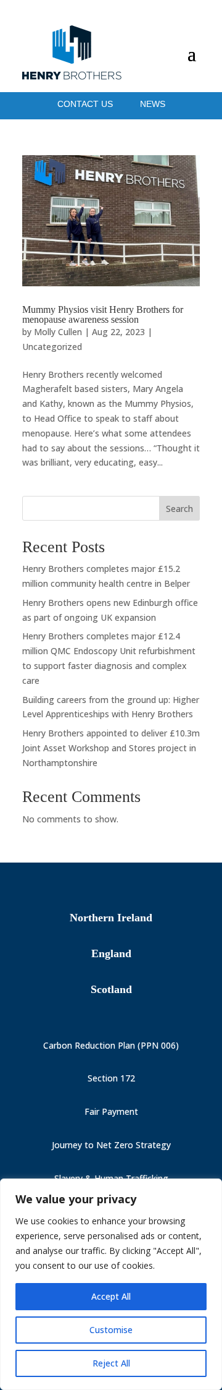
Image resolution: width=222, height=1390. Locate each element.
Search (179, 508)
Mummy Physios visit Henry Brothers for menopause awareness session (102, 314)
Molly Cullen (58, 332)
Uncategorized (52, 346)
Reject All (111, 1363)
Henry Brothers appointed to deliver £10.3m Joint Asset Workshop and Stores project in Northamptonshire (111, 748)
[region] (111, 1284)
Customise (111, 1330)
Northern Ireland (111, 917)
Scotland (111, 989)
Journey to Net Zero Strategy (111, 1145)
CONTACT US (86, 104)
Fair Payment (111, 1111)
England (111, 953)
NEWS (152, 104)
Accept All (111, 1296)
